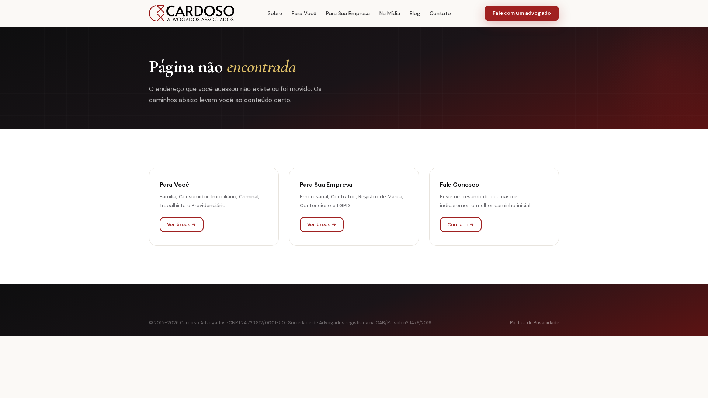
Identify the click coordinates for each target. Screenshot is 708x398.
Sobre (275, 13)
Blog (415, 13)
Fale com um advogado (522, 13)
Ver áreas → (181, 224)
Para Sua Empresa (348, 13)
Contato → (460, 224)
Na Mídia (389, 13)
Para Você (304, 13)
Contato (440, 13)
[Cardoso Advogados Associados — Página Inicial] (191, 13)
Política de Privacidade (534, 323)
